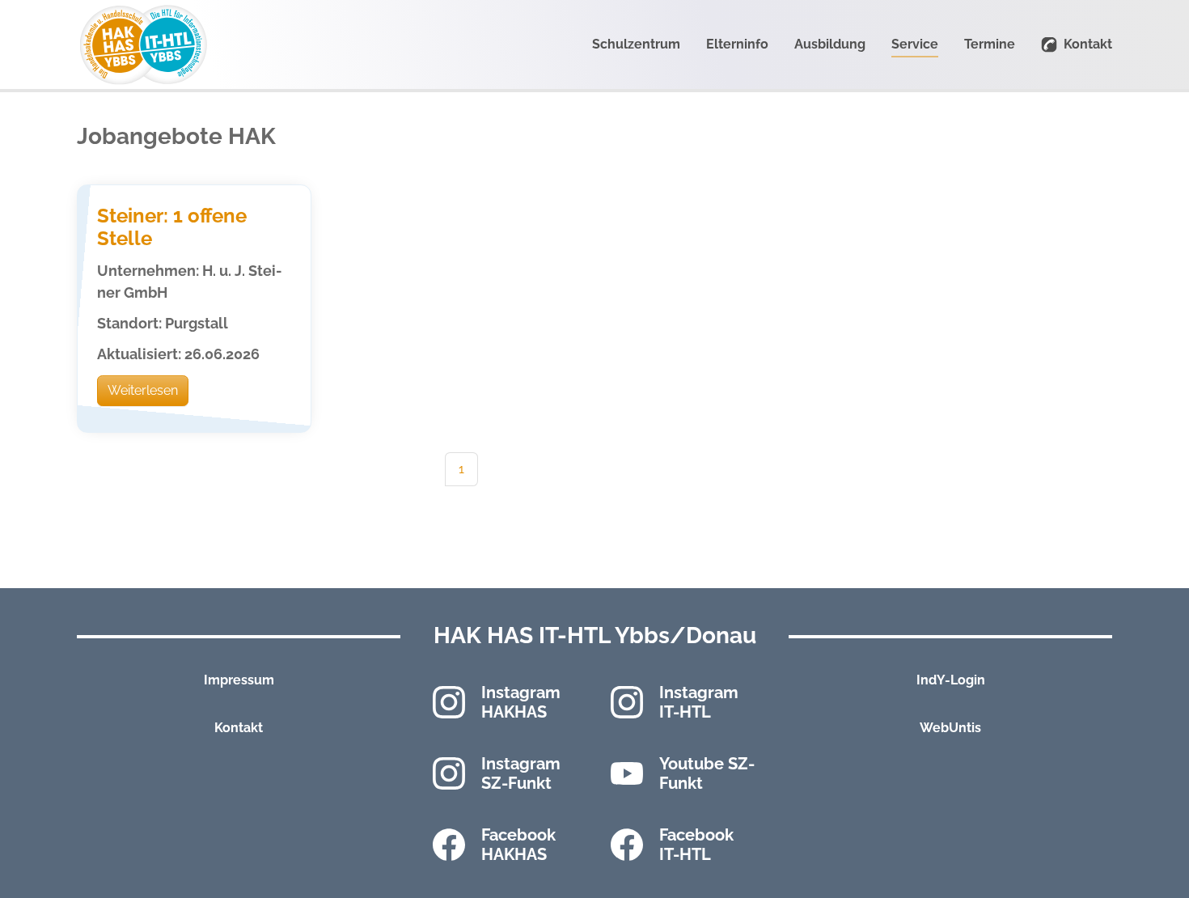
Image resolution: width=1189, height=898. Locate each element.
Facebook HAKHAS (518, 844)
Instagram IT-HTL (698, 702)
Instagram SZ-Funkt (521, 773)
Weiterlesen (143, 390)
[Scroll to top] (1153, 862)
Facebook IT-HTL (696, 844)
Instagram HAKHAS (521, 702)
